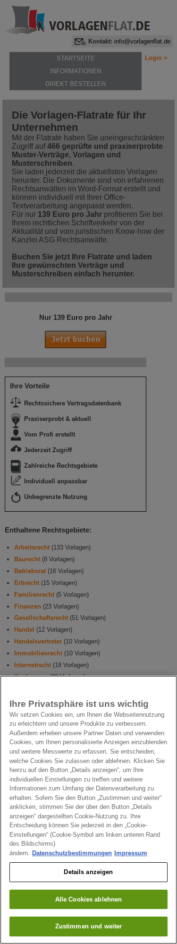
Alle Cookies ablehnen (88, 899)
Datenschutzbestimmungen (72, 853)
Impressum (130, 853)
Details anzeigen (88, 871)
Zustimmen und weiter (88, 926)
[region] (88, 810)
